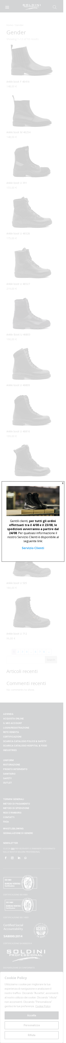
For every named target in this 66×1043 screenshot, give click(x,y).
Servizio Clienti (33, 548)
